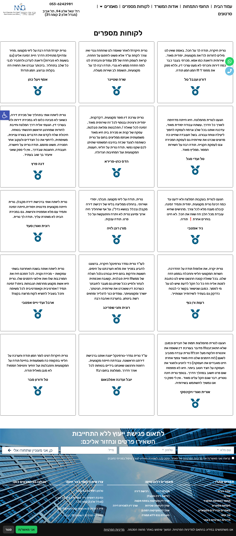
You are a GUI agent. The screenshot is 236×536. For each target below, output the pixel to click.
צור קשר (225, 515)
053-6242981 (61, 4)
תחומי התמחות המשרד (216, 500)
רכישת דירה (141, 491)
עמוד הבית (223, 6)
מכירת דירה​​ (162, 491)
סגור (9, 529)
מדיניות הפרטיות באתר (216, 520)
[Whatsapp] (229, 61)
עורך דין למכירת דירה (125, 505)
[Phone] (229, 71)
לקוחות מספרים (135, 6)
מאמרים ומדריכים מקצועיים (214, 510)
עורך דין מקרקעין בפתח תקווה (151, 500)
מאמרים (110, 6)
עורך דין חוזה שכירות (157, 505)
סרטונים (225, 13)
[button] (5, 115)
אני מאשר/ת (26, 529)
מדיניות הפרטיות (192, 458)
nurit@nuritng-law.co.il (73, 508)
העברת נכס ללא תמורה (155, 515)
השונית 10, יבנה (74, 515)
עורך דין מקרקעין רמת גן (155, 510)
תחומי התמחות (196, 6)
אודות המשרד (166, 6)
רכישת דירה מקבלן (158, 496)
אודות (227, 496)
